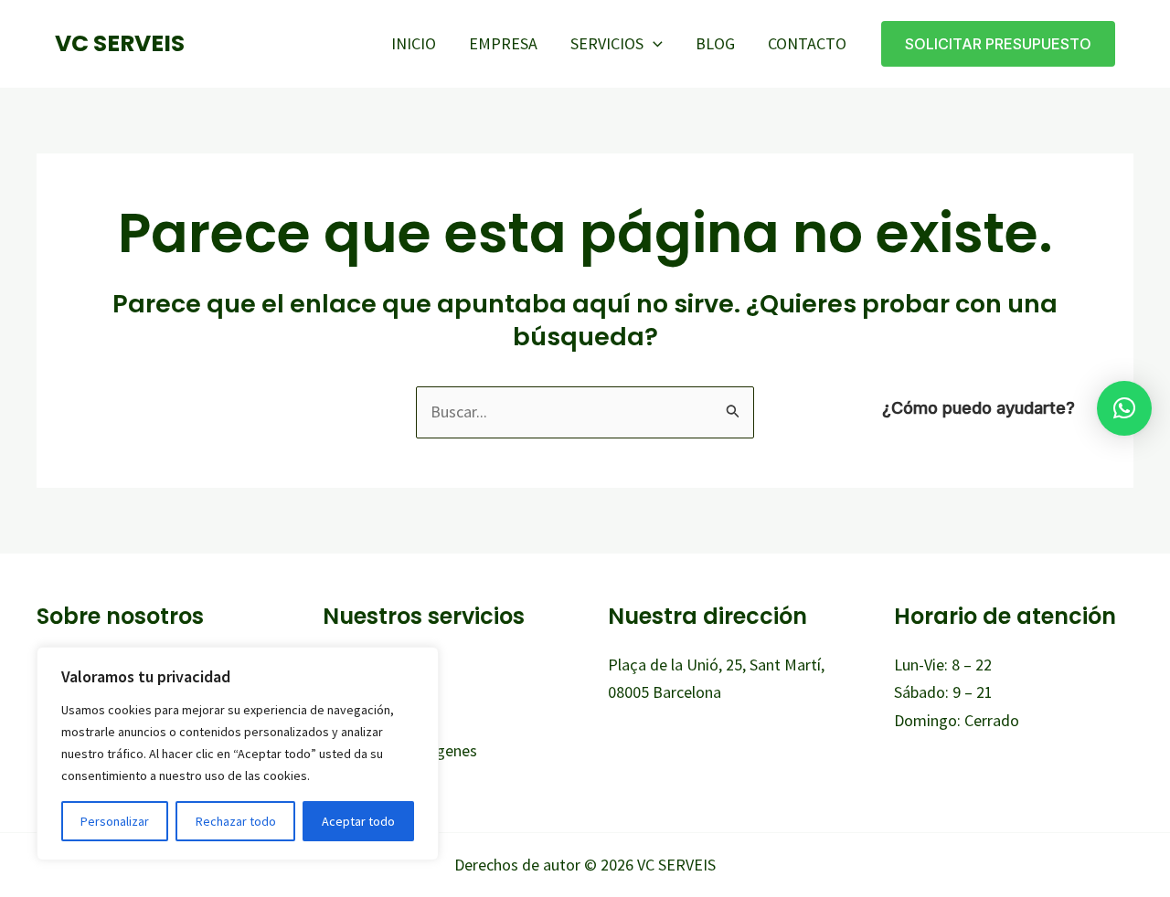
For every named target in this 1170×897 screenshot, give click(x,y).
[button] (653, 44)
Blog (715, 43)
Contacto (807, 43)
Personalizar (114, 821)
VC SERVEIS (120, 43)
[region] (238, 753)
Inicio (413, 43)
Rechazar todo (236, 821)
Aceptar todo (358, 821)
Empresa (503, 43)
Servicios (607, 43)
